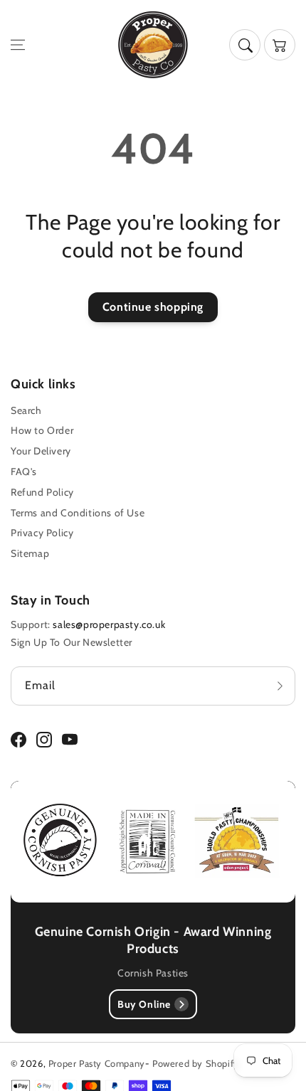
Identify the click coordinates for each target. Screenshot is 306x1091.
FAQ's (24, 471)
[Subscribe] (279, 686)
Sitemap (30, 553)
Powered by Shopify (195, 1063)
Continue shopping (153, 307)
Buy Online (144, 1004)
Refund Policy (42, 492)
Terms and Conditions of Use (77, 512)
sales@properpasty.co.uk (109, 624)
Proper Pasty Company (96, 1063)
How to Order (42, 430)
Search (26, 410)
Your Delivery (41, 451)
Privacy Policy (42, 532)
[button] (17, 44)
